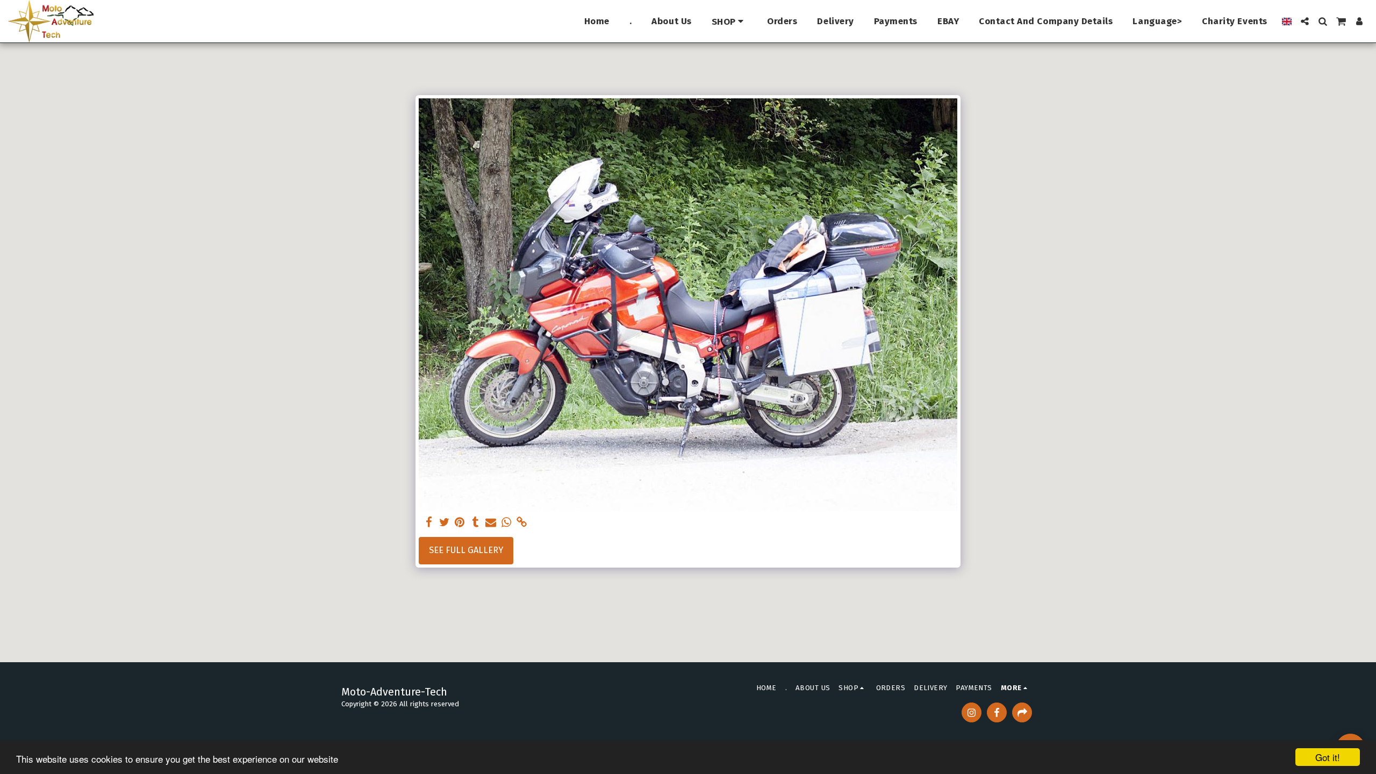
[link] (522, 523)
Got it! (1327, 757)
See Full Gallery (466, 550)
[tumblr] (475, 523)
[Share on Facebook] (428, 523)
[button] (1304, 21)
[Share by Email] (491, 523)
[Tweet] (444, 523)
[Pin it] (459, 523)
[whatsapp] (506, 523)
